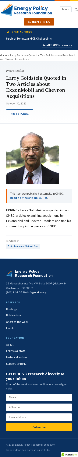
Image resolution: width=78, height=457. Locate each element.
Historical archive (16, 357)
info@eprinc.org (37, 292)
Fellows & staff (15, 351)
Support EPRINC (39, 21)
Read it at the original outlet (28, 197)
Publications (13, 315)
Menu (65, 9)
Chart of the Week (17, 321)
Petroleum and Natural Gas (23, 246)
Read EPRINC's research (57, 45)
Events (10, 328)
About (10, 344)
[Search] (76, 9)
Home (3, 55)
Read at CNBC (19, 113)
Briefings (11, 309)
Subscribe (39, 427)
